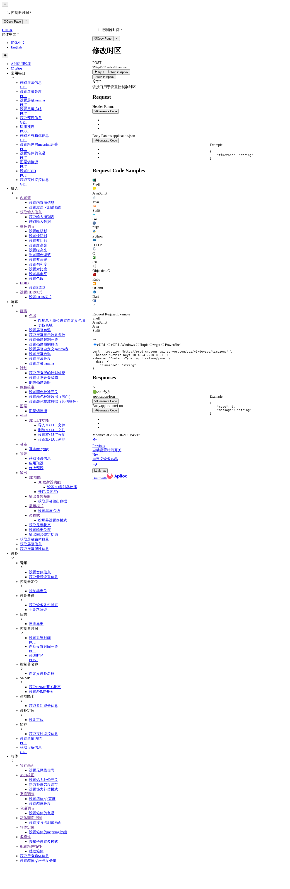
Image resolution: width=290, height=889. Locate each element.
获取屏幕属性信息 (34, 549)
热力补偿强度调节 (43, 784)
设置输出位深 (40, 530)
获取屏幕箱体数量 (34, 539)
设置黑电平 (38, 274)
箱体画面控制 (31, 818)
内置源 (25, 198)
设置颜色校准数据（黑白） (50, 397)
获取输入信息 (31, 212)
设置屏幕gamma (41, 363)
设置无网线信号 (41, 770)
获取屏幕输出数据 (52, 501)
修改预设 (36, 468)
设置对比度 (38, 269)
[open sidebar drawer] (5, 4)
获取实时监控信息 (43, 734)
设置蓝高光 (38, 260)
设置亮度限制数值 (43, 344)
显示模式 (36, 506)
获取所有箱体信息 (34, 856)
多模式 (34, 515)
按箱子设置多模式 (43, 841)
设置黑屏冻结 (49, 511)
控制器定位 (38, 591)
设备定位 (36, 720)
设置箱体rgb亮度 (42, 799)
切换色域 (45, 325)
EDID (24, 283)
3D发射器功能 (49, 482)
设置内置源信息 (41, 202)
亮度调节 (27, 794)
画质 (23, 311)
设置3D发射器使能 (62, 487)
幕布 (23, 444)
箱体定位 (27, 827)
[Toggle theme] (5, 55)
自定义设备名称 (41, 673)
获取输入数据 (40, 221)
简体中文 (18, 43)
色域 (32, 316)
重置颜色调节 (40, 255)
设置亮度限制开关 (43, 339)
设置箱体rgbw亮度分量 (38, 861)
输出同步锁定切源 (43, 534)
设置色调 (36, 279)
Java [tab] (95, 326)
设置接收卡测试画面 (45, 822)
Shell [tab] (96, 318)
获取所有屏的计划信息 (47, 373)
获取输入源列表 (41, 217)
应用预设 (36, 463)
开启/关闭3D (48, 492)
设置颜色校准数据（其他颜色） (54, 401)
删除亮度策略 (40, 382)
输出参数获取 (40, 496)
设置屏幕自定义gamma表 (48, 349)
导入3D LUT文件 (51, 425)
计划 (23, 368)
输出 (23, 473)
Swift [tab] (96, 330)
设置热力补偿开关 (43, 780)
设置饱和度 (38, 264)
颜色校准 (27, 387)
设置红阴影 (38, 231)
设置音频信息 (40, 572)
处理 (23, 416)
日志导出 (36, 624)
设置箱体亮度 (40, 803)
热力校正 (27, 775)
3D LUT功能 (39, 420)
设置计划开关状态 (43, 378)
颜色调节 (27, 226)
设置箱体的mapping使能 (48, 832)
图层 (23, 406)
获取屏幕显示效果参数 (47, 335)
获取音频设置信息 (43, 577)
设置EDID (37, 287)
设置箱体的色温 (41, 813)
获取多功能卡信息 (43, 706)
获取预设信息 (40, 458)
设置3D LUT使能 (51, 439)
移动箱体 (36, 851)
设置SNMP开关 (41, 692)
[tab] (190, 182)
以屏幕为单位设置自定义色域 (61, 320)
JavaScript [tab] (99, 322)
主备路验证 (38, 610)
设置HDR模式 (31, 292)
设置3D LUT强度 (51, 435)
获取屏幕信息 (31, 544)
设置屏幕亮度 (40, 358)
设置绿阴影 (38, 236)
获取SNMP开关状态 (45, 687)
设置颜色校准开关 (43, 392)
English (16, 47)
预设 (23, 454)
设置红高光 (38, 245)
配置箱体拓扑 (31, 846)
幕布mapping (39, 449)
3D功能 (35, 477)
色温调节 (27, 808)
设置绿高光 (38, 250)
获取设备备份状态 (43, 605)
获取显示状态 (40, 525)
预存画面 (27, 765)
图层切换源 (38, 411)
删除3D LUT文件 (51, 430)
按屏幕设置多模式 (52, 520)
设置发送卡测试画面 (45, 207)
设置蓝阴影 (38, 241)
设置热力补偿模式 (43, 789)
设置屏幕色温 (40, 330)
